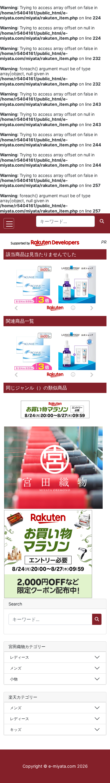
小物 (14, 679)
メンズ (15, 668)
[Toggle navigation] (9, 223)
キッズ (15, 729)
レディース (19, 657)
